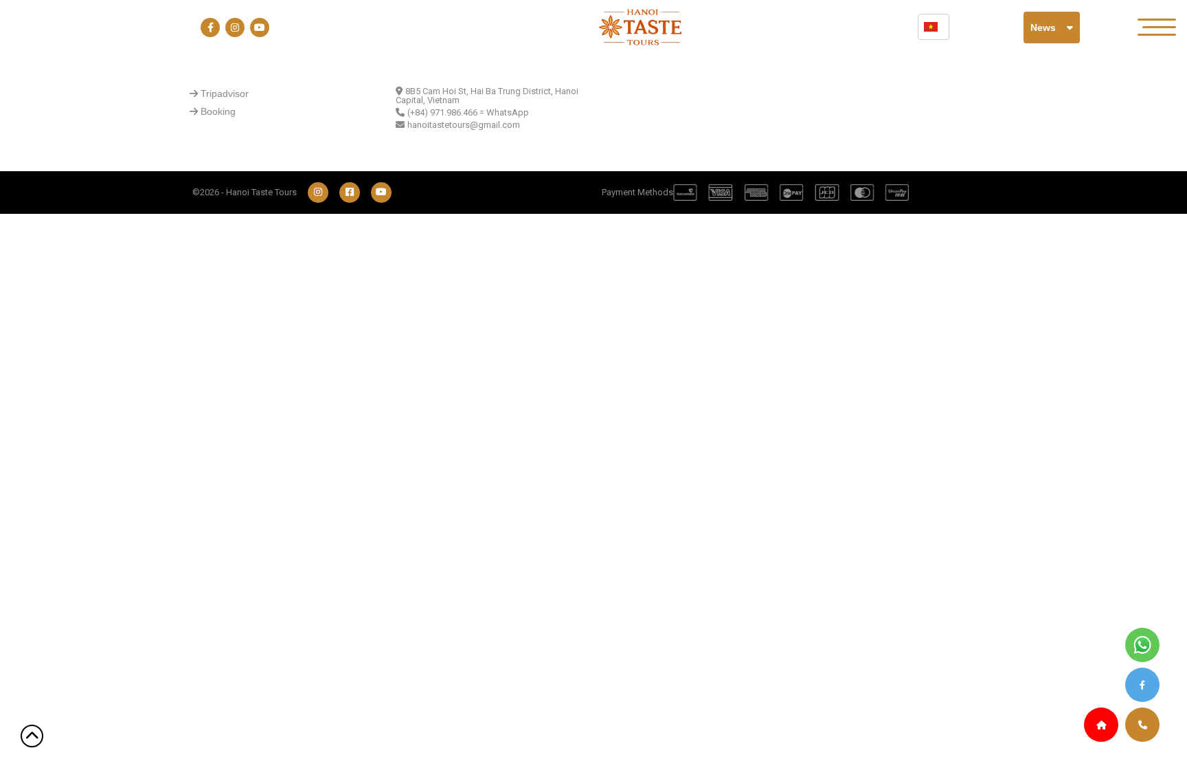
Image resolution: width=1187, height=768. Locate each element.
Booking (218, 111)
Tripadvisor (225, 93)
